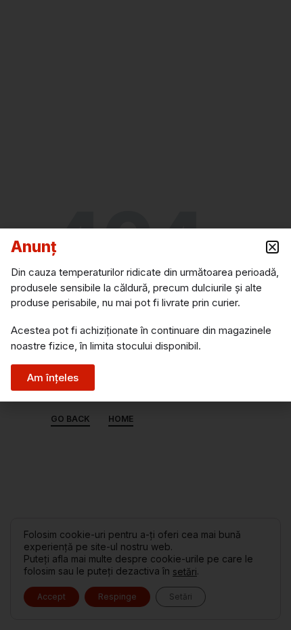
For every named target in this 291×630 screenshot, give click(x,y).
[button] (272, 247)
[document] (145, 315)
